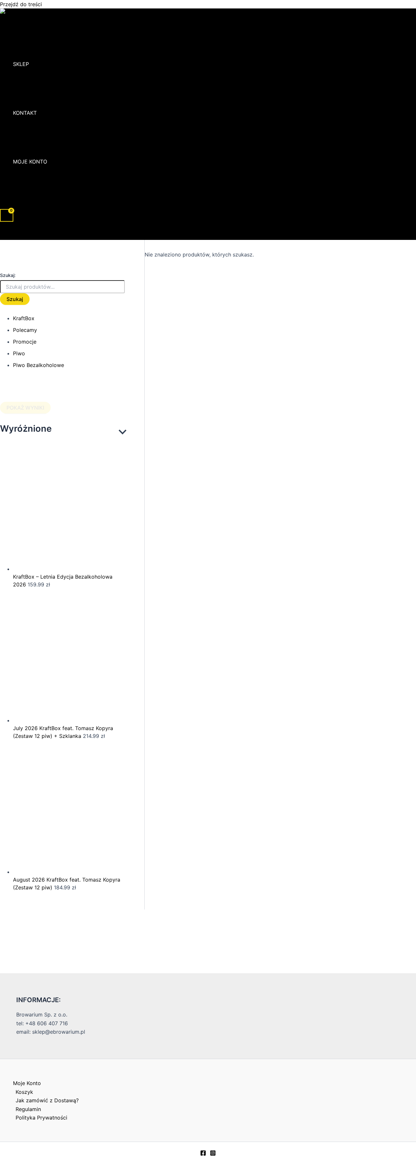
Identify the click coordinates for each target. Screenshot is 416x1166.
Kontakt (25, 113)
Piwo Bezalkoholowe (38, 365)
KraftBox (23, 318)
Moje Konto (30, 161)
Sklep (21, 64)
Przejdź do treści (21, 4)
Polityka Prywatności (41, 1117)
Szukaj (14, 299)
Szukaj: (8, 275)
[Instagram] (213, 1154)
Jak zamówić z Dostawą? (47, 1100)
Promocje (24, 341)
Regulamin (28, 1109)
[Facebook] (203, 1154)
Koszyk (24, 1092)
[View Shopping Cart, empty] (6, 215)
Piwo (19, 353)
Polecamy (25, 330)
